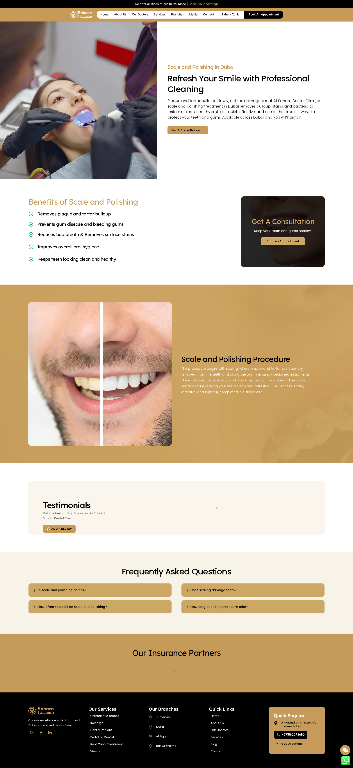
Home (104, 14)
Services (159, 14)
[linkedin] (50, 732)
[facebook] (41, 732)
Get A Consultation (185, 130)
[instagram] (32, 732)
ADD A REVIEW (61, 529)
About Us (120, 14)
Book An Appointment (264, 14)
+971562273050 (293, 735)
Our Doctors (140, 14)
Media (193, 14)
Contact (208, 14)
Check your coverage (204, 4)
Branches (177, 14)
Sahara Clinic (230, 14)
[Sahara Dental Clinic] (81, 16)
